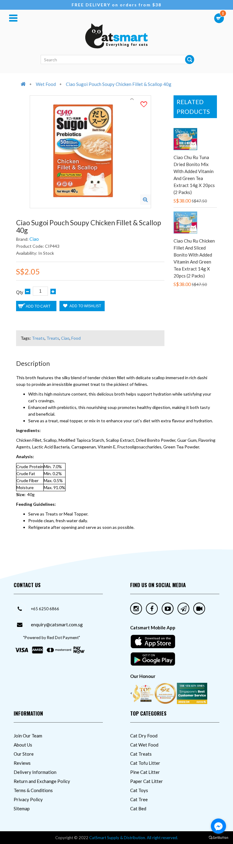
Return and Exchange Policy (42, 781)
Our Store (24, 754)
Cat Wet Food (144, 744)
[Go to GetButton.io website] (218, 838)
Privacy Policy (28, 799)
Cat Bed (138, 808)
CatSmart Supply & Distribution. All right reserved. (133, 837)
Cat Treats (141, 754)
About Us (23, 744)
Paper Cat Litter (146, 781)
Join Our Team (28, 735)
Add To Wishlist (85, 306)
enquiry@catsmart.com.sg (57, 624)
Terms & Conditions (33, 790)
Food (76, 338)
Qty (19, 292)
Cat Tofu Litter (145, 763)
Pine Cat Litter (145, 772)
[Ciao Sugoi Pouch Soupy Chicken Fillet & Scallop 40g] (145, 199)
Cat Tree (139, 799)
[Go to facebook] (218, 826)
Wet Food (46, 84)
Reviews (22, 763)
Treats (38, 338)
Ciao (34, 239)
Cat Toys (139, 790)
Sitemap (22, 808)
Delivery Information (35, 772)
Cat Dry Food (143, 735)
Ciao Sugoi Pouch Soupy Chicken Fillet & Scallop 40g (118, 84)
